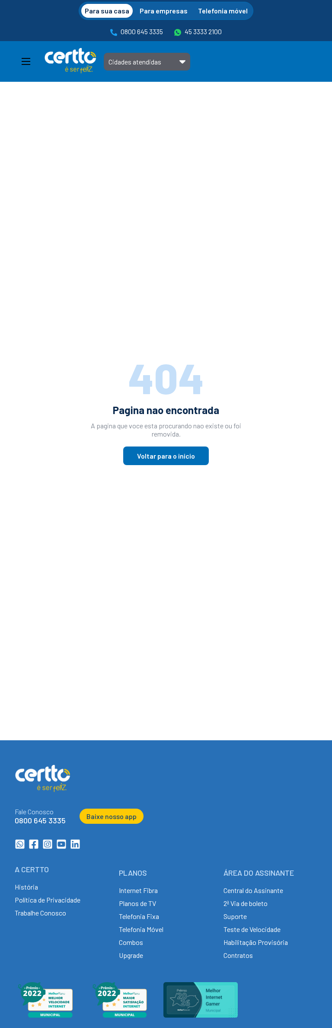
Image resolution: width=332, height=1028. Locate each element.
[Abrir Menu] (26, 61)
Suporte (235, 916)
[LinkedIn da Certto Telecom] (75, 846)
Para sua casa (107, 10)
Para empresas (164, 10)
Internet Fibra (138, 890)
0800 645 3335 (142, 31)
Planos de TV (137, 903)
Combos (131, 942)
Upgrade (131, 955)
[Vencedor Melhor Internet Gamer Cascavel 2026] (200, 1015)
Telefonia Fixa (139, 916)
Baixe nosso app (111, 816)
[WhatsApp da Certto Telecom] (20, 846)
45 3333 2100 (203, 31)
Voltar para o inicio (166, 456)
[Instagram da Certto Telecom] (47, 846)
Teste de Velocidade (252, 929)
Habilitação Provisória (255, 942)
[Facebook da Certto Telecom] (34, 846)
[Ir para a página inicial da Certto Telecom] (70, 62)
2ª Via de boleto (245, 903)
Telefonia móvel (223, 10)
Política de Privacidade (47, 900)
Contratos (238, 955)
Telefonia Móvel (141, 929)
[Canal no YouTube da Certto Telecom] (61, 846)
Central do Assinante (253, 890)
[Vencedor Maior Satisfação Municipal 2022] (119, 1015)
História (26, 887)
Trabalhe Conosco (40, 913)
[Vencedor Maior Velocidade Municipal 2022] (45, 1015)
